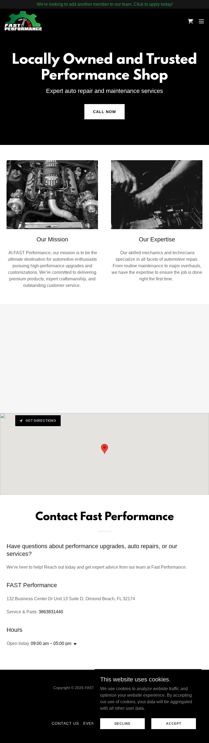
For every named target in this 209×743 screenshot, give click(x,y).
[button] (201, 21)
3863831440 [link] (51, 611)
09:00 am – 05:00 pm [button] (51, 643)
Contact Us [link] (65, 723)
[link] (23, 21)
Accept (173, 723)
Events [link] (91, 723)
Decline (123, 723)
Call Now (104, 112)
